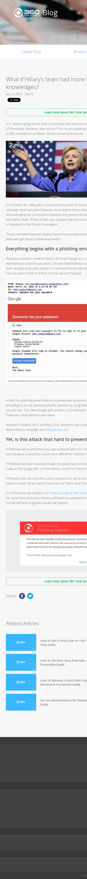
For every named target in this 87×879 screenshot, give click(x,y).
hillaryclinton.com (57, 430)
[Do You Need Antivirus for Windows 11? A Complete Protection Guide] (21, 702)
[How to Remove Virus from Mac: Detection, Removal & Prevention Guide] (21, 662)
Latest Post (31, 51)
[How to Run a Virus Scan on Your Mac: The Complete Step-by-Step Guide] (21, 642)
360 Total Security (56, 493)
